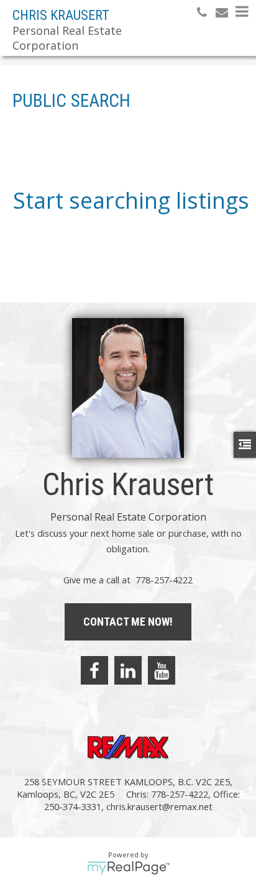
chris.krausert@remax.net (159, 806)
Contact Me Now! (128, 621)
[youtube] (161, 670)
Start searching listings (131, 200)
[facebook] (94, 670)
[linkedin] (128, 670)
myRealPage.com (128, 868)
